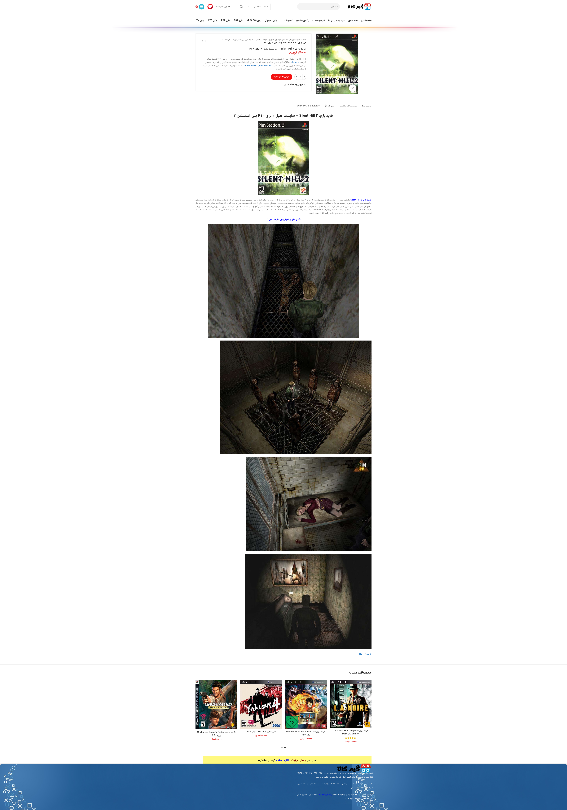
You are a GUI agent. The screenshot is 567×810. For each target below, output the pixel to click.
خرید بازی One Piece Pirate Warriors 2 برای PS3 (305, 733)
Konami (295, 62)
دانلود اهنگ (283, 760)
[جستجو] (241, 6)
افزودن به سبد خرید (281, 76)
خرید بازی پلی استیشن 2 (242, 39)
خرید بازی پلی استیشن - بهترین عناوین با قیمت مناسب (277, 39)
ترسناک (226, 39)
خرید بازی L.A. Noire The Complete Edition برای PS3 (350, 732)
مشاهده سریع (332, 685)
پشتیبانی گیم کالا (325, 794)
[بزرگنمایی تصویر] (352, 88)
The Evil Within (249, 65)
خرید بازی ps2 (365, 654)
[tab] (366, 104)
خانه (304, 39)
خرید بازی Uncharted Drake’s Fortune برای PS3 (216, 734)
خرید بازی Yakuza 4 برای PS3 (261, 731)
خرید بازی (326, 115)
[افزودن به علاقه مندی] (332, 691)
